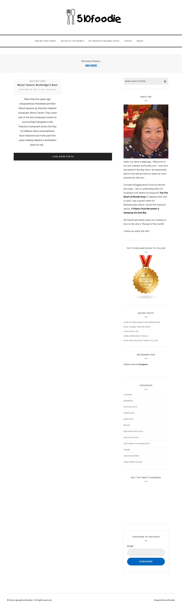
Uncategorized (131, 456)
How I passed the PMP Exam (137, 327)
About (140, 41)
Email (130, 546)
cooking (128, 395)
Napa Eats (128, 419)
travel (127, 450)
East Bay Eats (38, 81)
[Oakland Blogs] (146, 299)
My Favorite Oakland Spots (104, 41)
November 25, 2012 (28, 89)
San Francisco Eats (133, 431)
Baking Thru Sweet (45, 41)
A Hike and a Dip (131, 331)
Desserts (128, 401)
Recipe (127, 425)
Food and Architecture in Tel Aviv (141, 341)
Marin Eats (129, 413)
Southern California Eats (137, 444)
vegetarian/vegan (133, 462)
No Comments (49, 89)
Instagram (143, 364)
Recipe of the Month (72, 41)
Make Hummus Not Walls (136, 336)
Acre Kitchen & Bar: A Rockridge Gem (142, 322)
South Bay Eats (131, 438)
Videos (128, 41)
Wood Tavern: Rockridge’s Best (37, 85)
